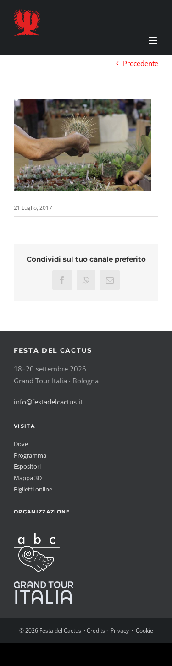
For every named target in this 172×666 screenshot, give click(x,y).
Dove (21, 444)
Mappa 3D (28, 478)
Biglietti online (33, 489)
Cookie (144, 630)
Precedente (140, 63)
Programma (30, 455)
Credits (96, 630)
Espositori (27, 466)
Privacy (120, 630)
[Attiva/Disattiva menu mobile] (153, 40)
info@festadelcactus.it (48, 401)
